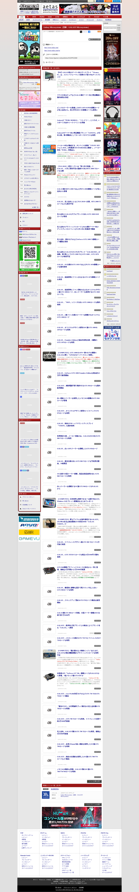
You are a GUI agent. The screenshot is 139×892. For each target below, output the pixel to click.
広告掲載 (81, 887)
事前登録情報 (66, 862)
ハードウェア (81, 16)
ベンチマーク (86, 868)
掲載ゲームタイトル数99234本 (29, 11)
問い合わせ (49, 1)
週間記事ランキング (27, 213)
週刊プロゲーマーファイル (31, 123)
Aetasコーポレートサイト (29, 508)
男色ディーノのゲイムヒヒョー (31, 134)
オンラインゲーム (37, 19)
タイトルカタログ (47, 846)
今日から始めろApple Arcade (31, 163)
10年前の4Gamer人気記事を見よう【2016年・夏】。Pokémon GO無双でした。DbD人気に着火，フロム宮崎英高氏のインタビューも (29, 341)
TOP (22, 17)
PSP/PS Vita (104, 833)
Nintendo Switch (26, 240)
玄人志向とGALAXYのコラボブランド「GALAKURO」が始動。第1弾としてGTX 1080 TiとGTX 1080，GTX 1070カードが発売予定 (78, 254)
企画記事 (21, 19)
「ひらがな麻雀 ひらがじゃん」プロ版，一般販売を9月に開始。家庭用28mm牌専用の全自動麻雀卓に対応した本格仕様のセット (113, 239)
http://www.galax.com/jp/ (52, 50)
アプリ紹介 (65, 866)
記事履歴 (108, 1)
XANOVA (55, 789)
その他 (104, 870)
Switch (50, 16)
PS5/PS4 (42, 16)
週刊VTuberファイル (29, 130)
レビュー (63, 19)
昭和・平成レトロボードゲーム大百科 (31, 170)
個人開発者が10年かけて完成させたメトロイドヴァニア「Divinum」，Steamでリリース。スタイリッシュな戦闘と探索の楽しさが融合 (113, 196)
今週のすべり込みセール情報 (31, 144)
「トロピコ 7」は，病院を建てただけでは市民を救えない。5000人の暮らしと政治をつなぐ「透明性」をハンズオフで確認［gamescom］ (113, 230)
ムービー (81, 19)
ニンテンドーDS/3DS (47, 855)
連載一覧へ (36, 207)
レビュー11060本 (25, 13)
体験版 (24, 839)
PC (28, 16)
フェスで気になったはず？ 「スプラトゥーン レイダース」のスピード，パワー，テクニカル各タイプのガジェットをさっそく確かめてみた (29, 391)
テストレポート (87, 860)
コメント (85, 31)
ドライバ (24, 225)
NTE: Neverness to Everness (113, 288)
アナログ (96, 16)
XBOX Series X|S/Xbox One (29, 234)
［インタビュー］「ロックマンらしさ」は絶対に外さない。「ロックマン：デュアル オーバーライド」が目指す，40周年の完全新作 (29, 465)
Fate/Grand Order (111, 294)
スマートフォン (65, 855)
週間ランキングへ (116, 260)
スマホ (57, 16)
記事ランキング (27, 848)
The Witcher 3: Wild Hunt (113, 299)
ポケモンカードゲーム (113, 320)
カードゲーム (106, 864)
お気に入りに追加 (95, 39)
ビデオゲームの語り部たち (31, 178)
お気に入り (100, 1)
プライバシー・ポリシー (70, 887)
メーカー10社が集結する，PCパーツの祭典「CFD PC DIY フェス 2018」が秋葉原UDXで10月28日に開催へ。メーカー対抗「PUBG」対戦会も (79, 148)
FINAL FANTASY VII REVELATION (113, 281)
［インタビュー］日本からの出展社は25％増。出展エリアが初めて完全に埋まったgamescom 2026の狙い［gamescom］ (29, 441)
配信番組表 (108, 19)
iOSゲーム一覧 (66, 870)
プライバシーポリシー (28, 497)
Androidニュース (67, 860)
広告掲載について (27, 504)
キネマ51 (26, 196)
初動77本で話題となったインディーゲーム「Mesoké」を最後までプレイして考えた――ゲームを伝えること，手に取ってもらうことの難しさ (29, 415)
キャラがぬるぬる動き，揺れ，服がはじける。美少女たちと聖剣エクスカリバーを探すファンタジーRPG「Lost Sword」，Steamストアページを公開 (113, 179)
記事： (34, 84)
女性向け (65, 16)
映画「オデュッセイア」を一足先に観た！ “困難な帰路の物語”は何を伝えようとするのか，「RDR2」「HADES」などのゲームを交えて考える (29, 317)
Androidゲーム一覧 (68, 872)
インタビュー (72, 19)
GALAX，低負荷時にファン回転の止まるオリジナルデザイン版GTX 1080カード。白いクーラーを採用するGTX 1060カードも (79, 292)
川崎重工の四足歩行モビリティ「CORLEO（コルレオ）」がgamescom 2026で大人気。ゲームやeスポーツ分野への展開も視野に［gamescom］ (113, 204)
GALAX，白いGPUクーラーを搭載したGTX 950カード (77, 448)
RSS (20, 1)
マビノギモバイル (111, 311)
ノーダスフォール (111, 276)
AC (89, 16)
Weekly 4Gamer (28, 116)
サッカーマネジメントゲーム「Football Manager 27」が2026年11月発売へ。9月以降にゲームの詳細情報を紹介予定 (113, 247)
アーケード (104, 855)
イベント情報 (106, 860)
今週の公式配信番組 (29, 127)
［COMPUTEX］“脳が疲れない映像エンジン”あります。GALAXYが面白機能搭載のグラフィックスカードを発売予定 (78, 653)
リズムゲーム (106, 868)
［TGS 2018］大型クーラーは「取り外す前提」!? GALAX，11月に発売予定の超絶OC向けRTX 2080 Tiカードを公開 (78, 168)
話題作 (28, 19)
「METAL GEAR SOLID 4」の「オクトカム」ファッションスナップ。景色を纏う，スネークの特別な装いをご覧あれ (29, 294)
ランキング (117, 1)
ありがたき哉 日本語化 (30, 188)
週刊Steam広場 (28, 148)
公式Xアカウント (28, 1)
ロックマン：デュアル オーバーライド (113, 305)
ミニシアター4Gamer (29, 181)
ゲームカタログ (107, 872)
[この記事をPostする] (81, 32)
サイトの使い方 (39, 1)
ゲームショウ (90, 19)
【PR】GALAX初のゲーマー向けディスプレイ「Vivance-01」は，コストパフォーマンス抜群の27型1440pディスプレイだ (79, 75)
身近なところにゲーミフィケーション (31, 192)
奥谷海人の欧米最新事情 (30, 113)
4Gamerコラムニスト (29, 174)
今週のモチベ (27, 120)
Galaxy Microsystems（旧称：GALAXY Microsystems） (31, 82)
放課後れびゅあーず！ (30, 200)
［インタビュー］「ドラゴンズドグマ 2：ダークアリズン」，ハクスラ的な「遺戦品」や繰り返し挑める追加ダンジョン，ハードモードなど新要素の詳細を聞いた (29, 488)
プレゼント (100, 19)
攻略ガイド (56, 19)
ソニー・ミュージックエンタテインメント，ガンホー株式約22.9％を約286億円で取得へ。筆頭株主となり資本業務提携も (113, 187)
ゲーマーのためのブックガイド (31, 159)
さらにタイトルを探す (93, 804)
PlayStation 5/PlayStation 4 (29, 237)
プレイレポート (67, 837)
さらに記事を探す (94, 781)
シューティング (107, 866)
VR (73, 16)
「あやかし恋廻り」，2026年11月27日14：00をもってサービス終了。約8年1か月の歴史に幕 (113, 213)
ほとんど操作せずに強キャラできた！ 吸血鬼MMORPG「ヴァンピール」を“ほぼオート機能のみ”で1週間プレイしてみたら (29, 367)
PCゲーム (24, 231)
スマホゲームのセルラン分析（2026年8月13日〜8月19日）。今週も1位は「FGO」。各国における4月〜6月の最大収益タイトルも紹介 (113, 221)
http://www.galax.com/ (51, 47)
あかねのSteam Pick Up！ (31, 203)
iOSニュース (66, 857)
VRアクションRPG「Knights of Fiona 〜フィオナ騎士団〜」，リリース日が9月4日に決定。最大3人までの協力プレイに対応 (113, 256)
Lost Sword (110, 271)
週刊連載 (47, 19)
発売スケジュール (47, 843)
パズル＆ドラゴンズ (112, 316)
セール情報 (65, 864)
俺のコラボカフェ (29, 166)
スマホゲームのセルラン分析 (31, 139)
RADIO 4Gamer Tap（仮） (31, 151)
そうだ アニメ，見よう (30, 155)
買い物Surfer (27, 185)
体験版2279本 (35, 13)
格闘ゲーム (105, 862)
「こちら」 (79, 881)
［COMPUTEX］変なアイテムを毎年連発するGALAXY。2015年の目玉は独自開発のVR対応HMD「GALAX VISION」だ (78, 522)
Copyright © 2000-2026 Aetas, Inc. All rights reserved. (69, 889)
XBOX (34, 16)
